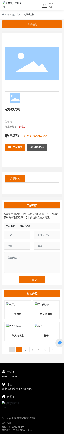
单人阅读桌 (18, 335)
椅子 (46, 335)
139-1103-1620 (11, 376)
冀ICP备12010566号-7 (14, 426)
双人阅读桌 (46, 313)
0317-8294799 (35, 136)
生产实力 (16, 14)
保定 (24, 430)
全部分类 (32, 24)
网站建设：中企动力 (12, 430)
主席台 (17, 313)
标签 (30, 430)
